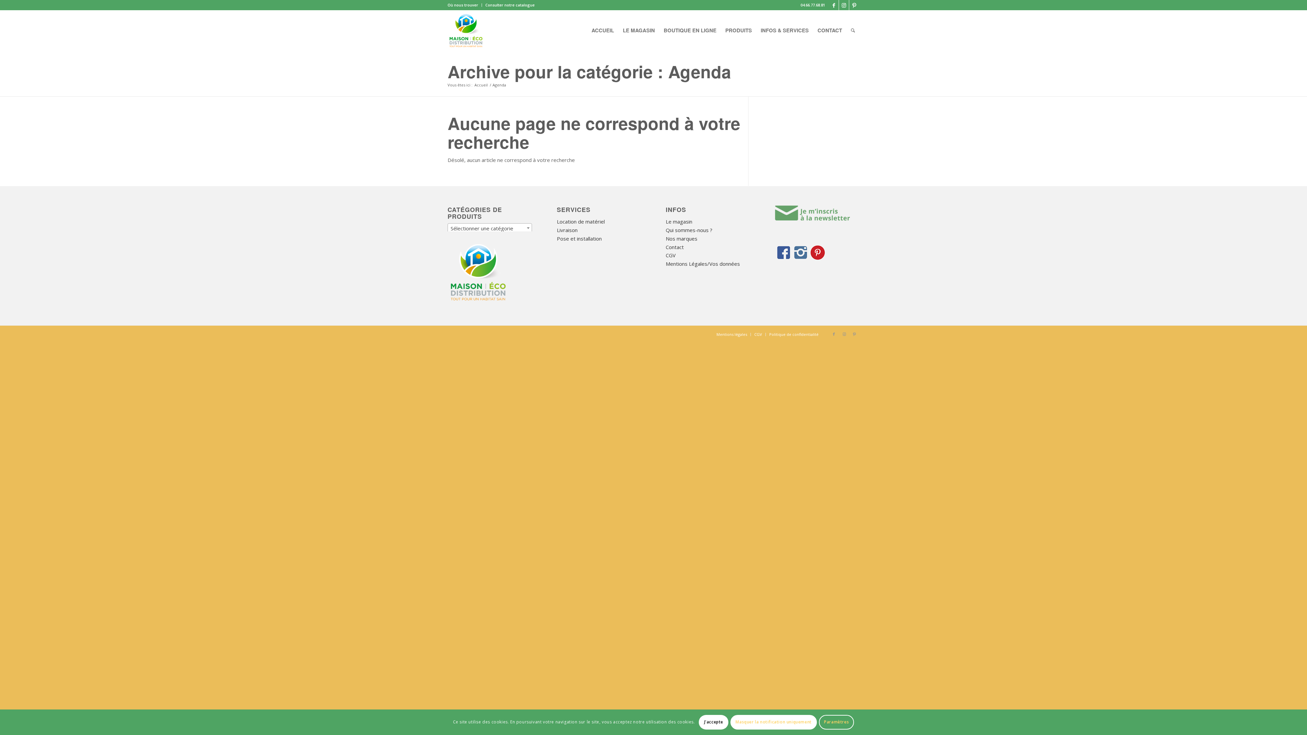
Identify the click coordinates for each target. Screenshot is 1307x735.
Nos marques (681, 238)
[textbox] (490, 228)
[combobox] (490, 228)
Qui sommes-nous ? (689, 230)
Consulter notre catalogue (510, 4)
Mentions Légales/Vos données (703, 263)
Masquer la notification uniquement (773, 722)
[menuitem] (465, 5)
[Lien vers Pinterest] (854, 5)
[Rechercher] (852, 30)
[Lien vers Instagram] (844, 5)
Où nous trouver (463, 4)
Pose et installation (579, 238)
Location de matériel (581, 221)
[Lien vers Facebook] (834, 5)
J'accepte (713, 722)
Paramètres (836, 722)
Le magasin (679, 221)
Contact (675, 247)
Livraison (567, 230)
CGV (671, 255)
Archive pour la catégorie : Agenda (589, 71)
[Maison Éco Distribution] (466, 30)
